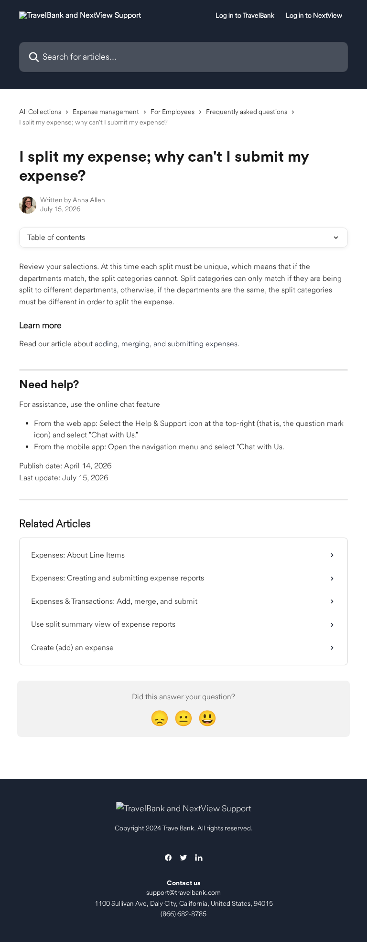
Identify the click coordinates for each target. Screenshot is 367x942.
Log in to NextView (314, 15)
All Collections (40, 111)
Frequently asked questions (246, 111)
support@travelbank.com (183, 892)
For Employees (172, 111)
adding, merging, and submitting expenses (166, 343)
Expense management (106, 111)
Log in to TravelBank (245, 15)
